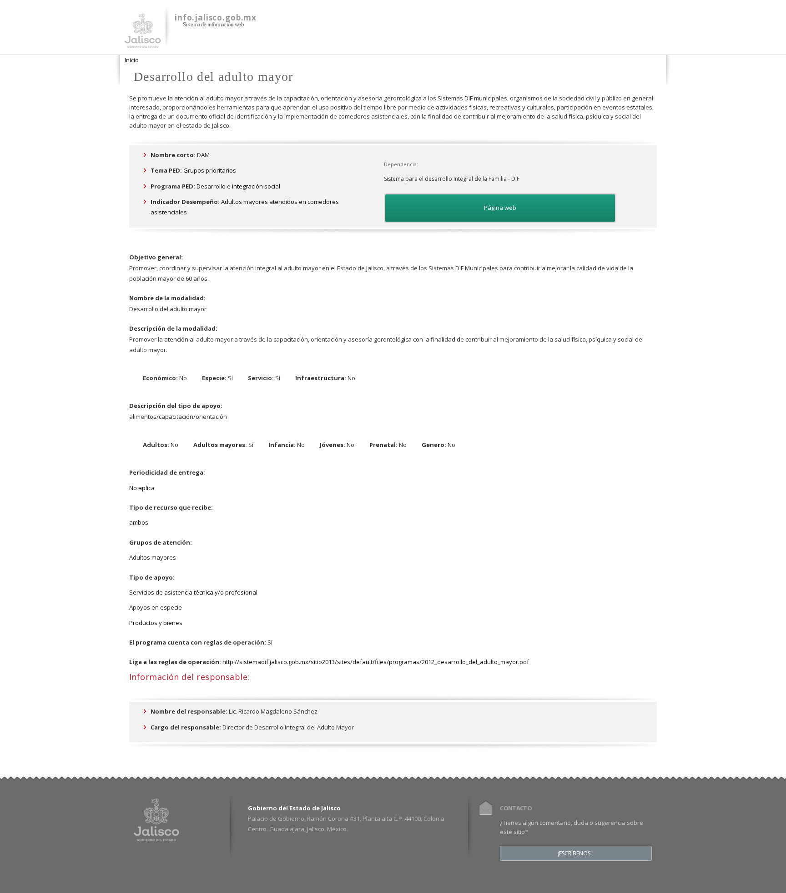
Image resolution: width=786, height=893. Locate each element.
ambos (138, 522)
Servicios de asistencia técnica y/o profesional (193, 592)
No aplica (142, 488)
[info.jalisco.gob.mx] (143, 42)
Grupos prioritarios (209, 170)
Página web (500, 207)
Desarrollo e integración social (238, 186)
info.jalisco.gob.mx (216, 17)
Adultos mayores (152, 557)
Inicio (132, 60)
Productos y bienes (155, 623)
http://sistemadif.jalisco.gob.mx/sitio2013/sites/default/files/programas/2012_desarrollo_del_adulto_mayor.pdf (375, 662)
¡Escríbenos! (575, 853)
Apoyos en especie (155, 607)
